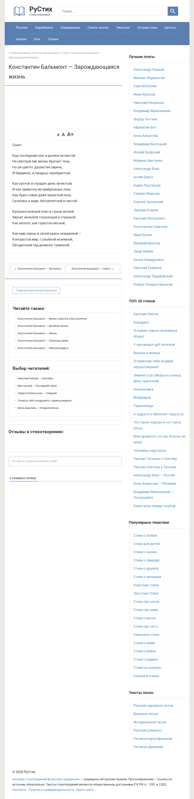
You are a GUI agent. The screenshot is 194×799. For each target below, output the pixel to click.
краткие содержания (65, 779)
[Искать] (173, 11)
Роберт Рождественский (153, 284)
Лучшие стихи (147, 27)
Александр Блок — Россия (154, 475)
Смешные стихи (146, 635)
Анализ (21, 39)
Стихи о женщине (147, 577)
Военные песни (146, 714)
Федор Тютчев (145, 119)
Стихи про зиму (146, 610)
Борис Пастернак (147, 185)
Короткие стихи (146, 585)
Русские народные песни (153, 705)
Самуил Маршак (147, 193)
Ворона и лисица (147, 353)
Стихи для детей (147, 544)
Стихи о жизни (145, 552)
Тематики (123, 27)
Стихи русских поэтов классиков (36, 290)
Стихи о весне (145, 618)
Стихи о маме (144, 643)
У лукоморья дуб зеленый (154, 345)
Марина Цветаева (148, 160)
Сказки (53, 39)
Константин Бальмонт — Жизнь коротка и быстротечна (52, 318)
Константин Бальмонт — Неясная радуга (43, 348)
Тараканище (143, 406)
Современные (70, 27)
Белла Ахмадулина (149, 260)
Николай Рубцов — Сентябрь (35, 378)
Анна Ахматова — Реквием (155, 483)
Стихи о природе (147, 560)
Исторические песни (150, 722)
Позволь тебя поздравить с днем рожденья (45, 400)
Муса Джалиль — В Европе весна (38, 407)
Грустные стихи (146, 593)
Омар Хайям (143, 251)
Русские (21, 27)
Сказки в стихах (146, 676)
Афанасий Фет (145, 127)
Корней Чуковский (148, 202)
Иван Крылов (144, 94)
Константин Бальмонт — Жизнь (37, 333)
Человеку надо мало (150, 450)
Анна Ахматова (146, 136)
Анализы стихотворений (29, 779)
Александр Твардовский (153, 276)
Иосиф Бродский (147, 152)
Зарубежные (44, 27)
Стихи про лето (146, 626)
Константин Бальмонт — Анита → (92, 268)
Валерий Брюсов (147, 243)
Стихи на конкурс (147, 668)
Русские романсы (148, 730)
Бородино (141, 322)
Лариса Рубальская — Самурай (37, 393)
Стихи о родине (146, 659)
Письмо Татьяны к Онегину (155, 459)
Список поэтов (98, 27)
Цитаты (170, 27)
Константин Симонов (150, 227)
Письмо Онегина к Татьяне (155, 467)
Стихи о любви (145, 535)
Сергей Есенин (145, 86)
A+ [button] (70, 134)
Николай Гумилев (148, 268)
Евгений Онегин (146, 314)
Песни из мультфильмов (153, 739)
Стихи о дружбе (146, 568)
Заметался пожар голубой (154, 506)
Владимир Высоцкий (150, 144)
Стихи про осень (147, 602)
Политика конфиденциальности (51, 790)
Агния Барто (143, 177)
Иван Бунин (143, 235)
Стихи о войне (145, 651)
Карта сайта (85, 790)
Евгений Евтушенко (149, 218)
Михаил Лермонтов (149, 78)
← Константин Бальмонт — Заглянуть (38, 268)
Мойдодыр (142, 397)
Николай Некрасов (149, 103)
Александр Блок (147, 169)
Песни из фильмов (148, 747)
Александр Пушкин (149, 69)
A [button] (58, 135)
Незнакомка (143, 389)
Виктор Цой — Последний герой (37, 385)
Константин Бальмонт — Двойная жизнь (43, 325)
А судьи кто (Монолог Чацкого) (158, 414)
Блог (37, 39)
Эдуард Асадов (146, 210)
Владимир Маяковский (152, 111)
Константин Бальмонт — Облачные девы (43, 340)
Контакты (19, 790)
